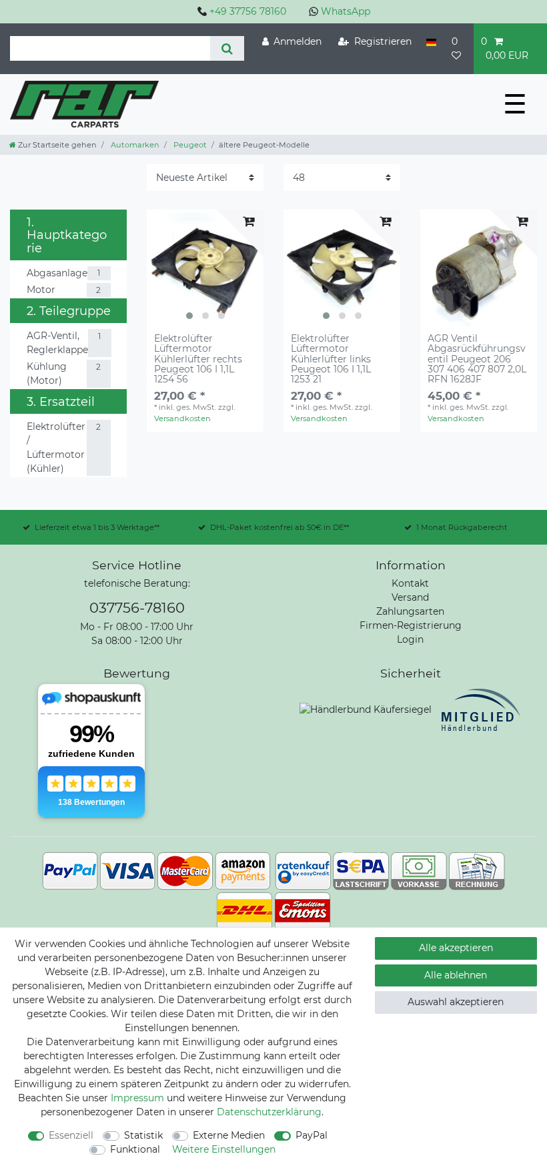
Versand (410, 597)
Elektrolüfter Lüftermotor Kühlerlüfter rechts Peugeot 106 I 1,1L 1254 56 (198, 359)
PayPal (312, 1135)
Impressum (137, 1098)
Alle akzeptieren (456, 948)
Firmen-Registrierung (411, 625)
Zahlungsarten (410, 611)
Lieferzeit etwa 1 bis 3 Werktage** (97, 527)
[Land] (431, 41)
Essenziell (71, 1135)
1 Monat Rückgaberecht (462, 527)
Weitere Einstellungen (224, 1149)
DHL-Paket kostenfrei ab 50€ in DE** (279, 527)
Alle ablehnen (455, 975)
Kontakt (410, 583)
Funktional (135, 1149)
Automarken (134, 145)
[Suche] (227, 48)
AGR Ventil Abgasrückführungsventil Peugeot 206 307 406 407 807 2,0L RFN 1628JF (477, 359)
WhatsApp (345, 11)
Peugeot (189, 145)
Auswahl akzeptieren (456, 1002)
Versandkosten (182, 418)
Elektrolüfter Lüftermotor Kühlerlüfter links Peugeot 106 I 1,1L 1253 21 (331, 359)
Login (410, 639)
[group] (205, 268)
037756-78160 (137, 607)
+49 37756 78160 (247, 11)
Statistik (143, 1135)
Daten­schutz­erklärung (269, 1112)
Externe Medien (229, 1135)
